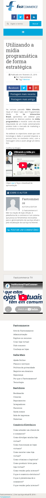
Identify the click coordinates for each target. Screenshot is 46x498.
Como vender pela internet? (26, 470)
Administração (20, 334)
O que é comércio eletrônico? (26, 474)
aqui (13, 183)
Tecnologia (18, 382)
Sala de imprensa (21, 415)
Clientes (17, 397)
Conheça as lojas (21, 349)
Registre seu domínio (23, 371)
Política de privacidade (24, 367)
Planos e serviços (21, 364)
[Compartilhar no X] (24, 87)
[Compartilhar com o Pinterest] (30, 87)
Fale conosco (19, 345)
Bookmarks (18, 393)
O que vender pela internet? (26, 485)
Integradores (19, 404)
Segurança (18, 375)
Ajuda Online (19, 360)
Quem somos (19, 411)
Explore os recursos (22, 338)
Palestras (26, 79)
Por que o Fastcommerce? (25, 378)
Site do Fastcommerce (23, 330)
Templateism (5, 497)
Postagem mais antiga (23, 99)
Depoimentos (19, 400)
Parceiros (17, 408)
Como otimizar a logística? (25, 459)
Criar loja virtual (21, 342)
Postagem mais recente (22, 94)
